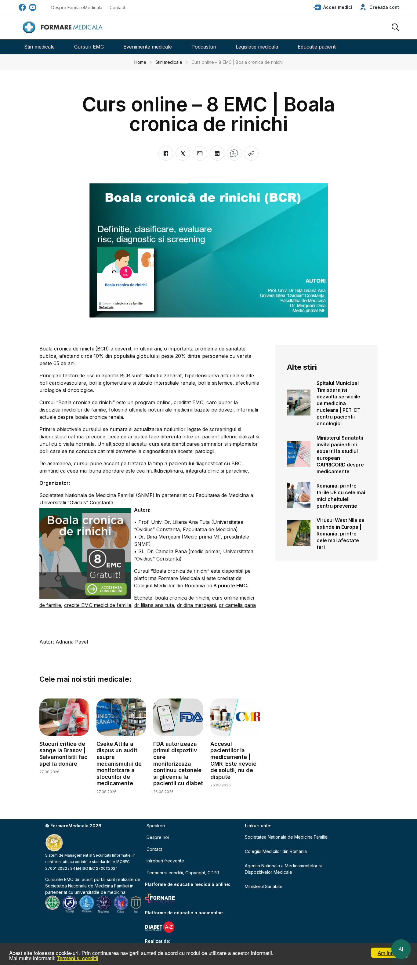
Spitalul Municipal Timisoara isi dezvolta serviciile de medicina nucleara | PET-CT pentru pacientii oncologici (339, 403)
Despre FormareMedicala (76, 7)
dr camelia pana (237, 605)
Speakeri (156, 825)
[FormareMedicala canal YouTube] (32, 7)
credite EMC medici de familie (97, 605)
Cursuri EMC (89, 47)
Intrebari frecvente (165, 860)
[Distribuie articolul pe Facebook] (165, 153)
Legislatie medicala (257, 47)
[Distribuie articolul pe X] (183, 153)
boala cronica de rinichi (181, 598)
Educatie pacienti (317, 47)
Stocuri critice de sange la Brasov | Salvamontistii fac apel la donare (63, 754)
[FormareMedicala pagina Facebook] (22, 7)
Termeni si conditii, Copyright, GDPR (183, 872)
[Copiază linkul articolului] (251, 153)
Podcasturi (203, 47)
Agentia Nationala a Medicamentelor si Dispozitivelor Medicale (283, 869)
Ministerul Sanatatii (263, 886)
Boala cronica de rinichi (180, 571)
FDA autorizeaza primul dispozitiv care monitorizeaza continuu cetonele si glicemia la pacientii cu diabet (178, 764)
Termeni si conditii (77, 958)
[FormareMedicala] (64, 27)
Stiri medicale (39, 47)
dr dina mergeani (196, 605)
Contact (117, 7)
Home (140, 62)
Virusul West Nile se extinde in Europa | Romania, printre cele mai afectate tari (340, 533)
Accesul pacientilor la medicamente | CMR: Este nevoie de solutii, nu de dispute (233, 760)
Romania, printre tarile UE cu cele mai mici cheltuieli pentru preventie (341, 496)
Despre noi (158, 837)
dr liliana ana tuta (154, 605)
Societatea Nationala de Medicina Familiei (87, 885)
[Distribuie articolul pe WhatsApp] (234, 153)
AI (401, 949)
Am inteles (390, 952)
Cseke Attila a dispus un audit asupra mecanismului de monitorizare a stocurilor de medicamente (119, 764)
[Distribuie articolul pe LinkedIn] (217, 153)
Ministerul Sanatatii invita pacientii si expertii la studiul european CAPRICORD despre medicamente (340, 454)
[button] (333, 7)
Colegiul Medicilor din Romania (276, 851)
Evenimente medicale (147, 47)
